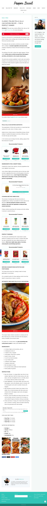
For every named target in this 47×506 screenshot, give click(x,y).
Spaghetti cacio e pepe (15, 117)
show (9, 120)
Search (16, 494)
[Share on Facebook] (0, 250)
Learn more (38, 46)
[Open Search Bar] (23, 12)
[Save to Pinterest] (0, 254)
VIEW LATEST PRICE (6, 158)
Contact (3, 496)
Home (3, 17)
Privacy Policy (23, 10)
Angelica (21, 479)
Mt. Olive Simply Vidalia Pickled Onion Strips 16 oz (21, 186)
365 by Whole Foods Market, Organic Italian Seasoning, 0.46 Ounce (15, 227)
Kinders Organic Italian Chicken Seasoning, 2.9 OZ (25, 227)
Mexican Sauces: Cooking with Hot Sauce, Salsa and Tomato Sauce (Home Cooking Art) (25, 260)
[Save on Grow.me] (0, 255)
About (2, 494)
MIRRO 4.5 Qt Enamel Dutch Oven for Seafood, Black (6, 156)
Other (7, 17)
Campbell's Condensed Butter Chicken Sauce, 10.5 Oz (6, 260)
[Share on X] (0, 252)
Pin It (27, 284)
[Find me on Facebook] (5, 484)
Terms (3, 30)
